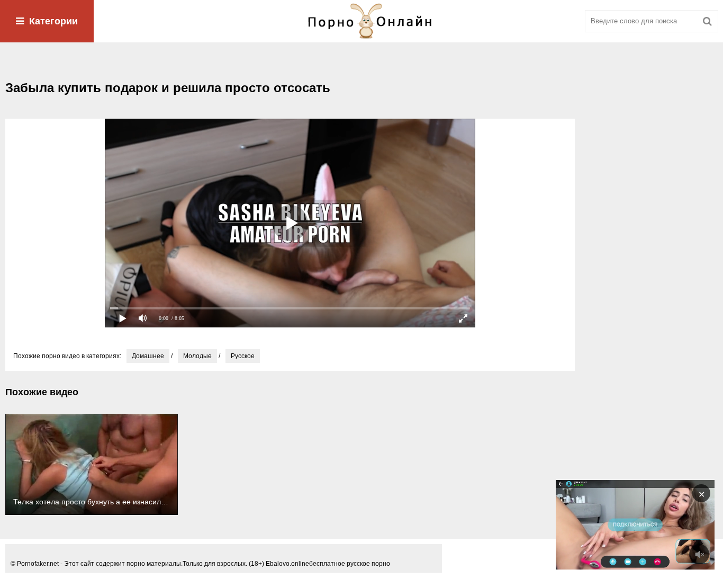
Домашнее (148, 356)
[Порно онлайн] (361, 21)
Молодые (197, 356)
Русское (243, 356)
